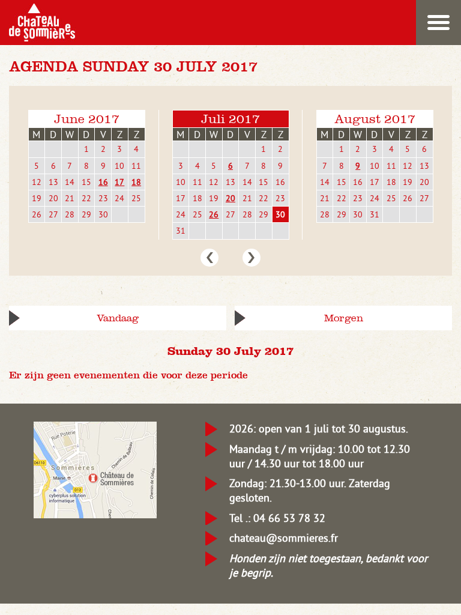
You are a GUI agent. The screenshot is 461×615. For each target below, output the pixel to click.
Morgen (343, 318)
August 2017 (374, 119)
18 (136, 182)
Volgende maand (252, 258)
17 (119, 182)
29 (86, 214)
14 (69, 182)
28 (69, 214)
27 (53, 214)
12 (36, 182)
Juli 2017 (230, 119)
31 (180, 230)
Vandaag (118, 318)
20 (53, 198)
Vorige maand (209, 258)
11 (136, 165)
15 (86, 182)
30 (103, 214)
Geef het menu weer (438, 22)
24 (119, 198)
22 (86, 198)
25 (136, 198)
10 (119, 165)
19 (36, 198)
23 (103, 198)
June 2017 (86, 119)
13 (53, 182)
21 (69, 198)
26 (36, 214)
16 (103, 182)
